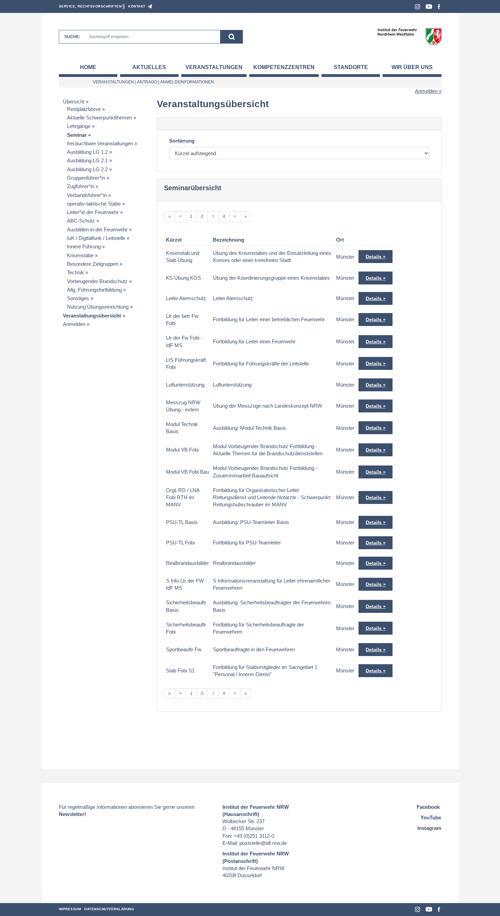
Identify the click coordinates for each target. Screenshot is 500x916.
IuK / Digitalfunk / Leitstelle (96, 238)
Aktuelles (149, 67)
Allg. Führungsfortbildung (94, 290)
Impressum (70, 909)
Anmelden (426, 91)
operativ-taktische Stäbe (94, 204)
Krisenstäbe (80, 255)
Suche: (72, 36)
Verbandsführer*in (87, 195)
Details (374, 256)
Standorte (351, 67)
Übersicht (73, 101)
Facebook (438, 6)
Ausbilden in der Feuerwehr (97, 229)
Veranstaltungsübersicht (92, 315)
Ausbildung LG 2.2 (87, 169)
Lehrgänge (78, 126)
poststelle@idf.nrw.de (263, 843)
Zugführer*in (80, 186)
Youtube (429, 6)
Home (88, 67)
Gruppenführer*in (86, 178)
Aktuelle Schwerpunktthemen (99, 117)
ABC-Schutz (81, 221)
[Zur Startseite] (409, 36)
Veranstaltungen (214, 67)
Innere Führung (84, 246)
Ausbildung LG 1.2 (87, 152)
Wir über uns (412, 67)
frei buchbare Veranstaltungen (100, 143)
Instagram (417, 6)
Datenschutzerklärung (109, 909)
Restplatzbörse (84, 109)
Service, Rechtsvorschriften (90, 6)
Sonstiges (78, 298)
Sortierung (182, 141)
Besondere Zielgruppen (92, 264)
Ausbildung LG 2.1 (87, 160)
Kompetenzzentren (284, 67)
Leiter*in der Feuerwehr (93, 212)
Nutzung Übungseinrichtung (98, 307)
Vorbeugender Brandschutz (97, 281)
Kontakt (137, 6)
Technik (75, 272)
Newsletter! (72, 814)
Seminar (77, 135)
